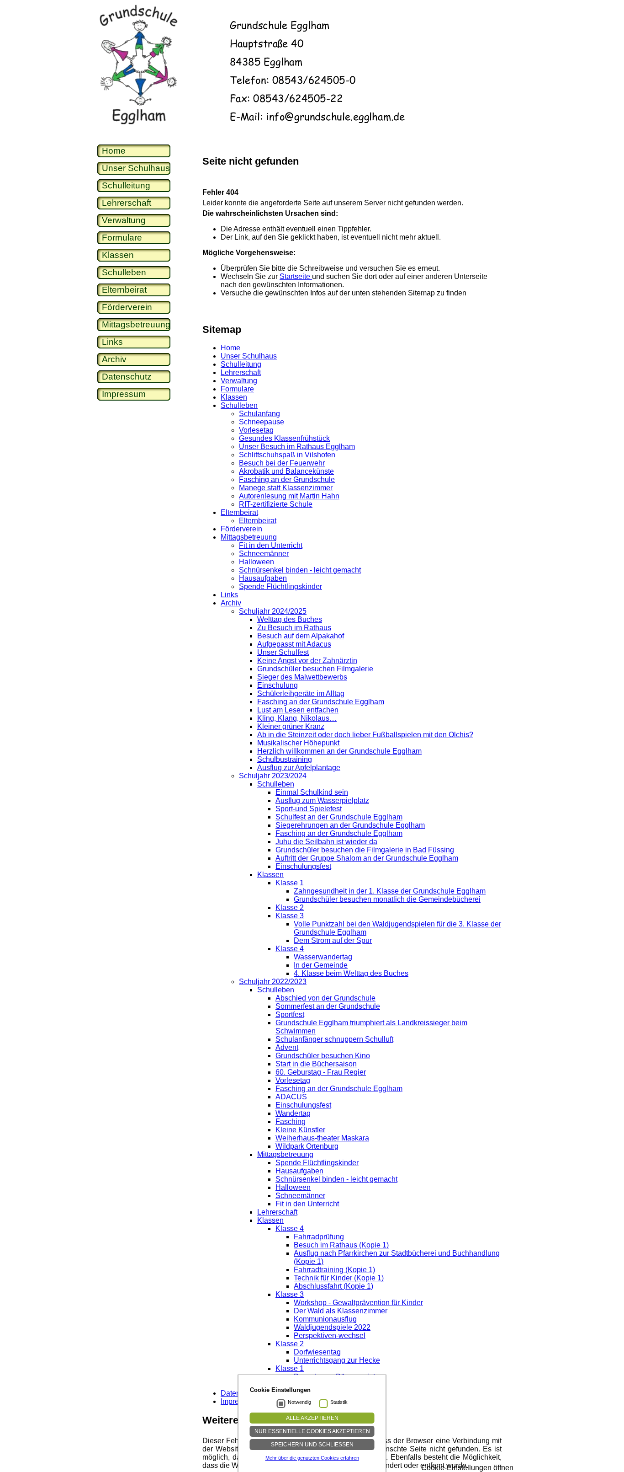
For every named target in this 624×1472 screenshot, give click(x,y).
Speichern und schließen (312, 1444)
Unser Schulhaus (136, 168)
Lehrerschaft (126, 203)
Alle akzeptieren (312, 1418)
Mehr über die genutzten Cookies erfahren (312, 1458)
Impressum (124, 394)
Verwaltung (124, 220)
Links (112, 342)
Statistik (339, 1402)
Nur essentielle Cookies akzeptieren (312, 1431)
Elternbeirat (124, 289)
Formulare (122, 237)
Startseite (296, 276)
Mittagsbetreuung (136, 324)
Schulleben (124, 272)
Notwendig (299, 1402)
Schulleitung (126, 185)
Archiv (114, 359)
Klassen (118, 255)
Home (114, 150)
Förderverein (127, 307)
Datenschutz (127, 376)
